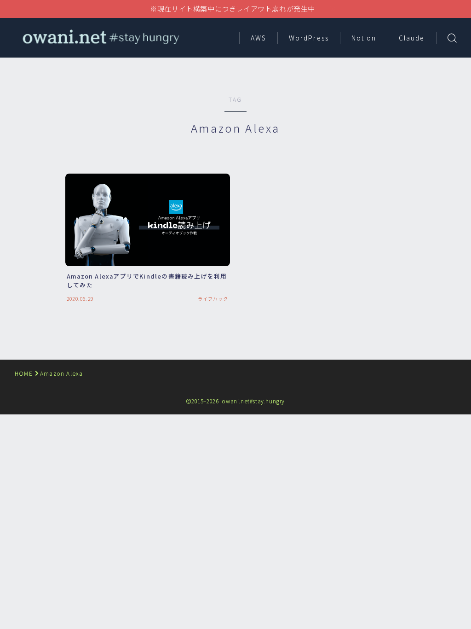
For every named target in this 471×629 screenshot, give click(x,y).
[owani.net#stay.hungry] (100, 37)
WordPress (309, 37)
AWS (258, 37)
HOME (24, 373)
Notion (364, 37)
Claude (412, 37)
